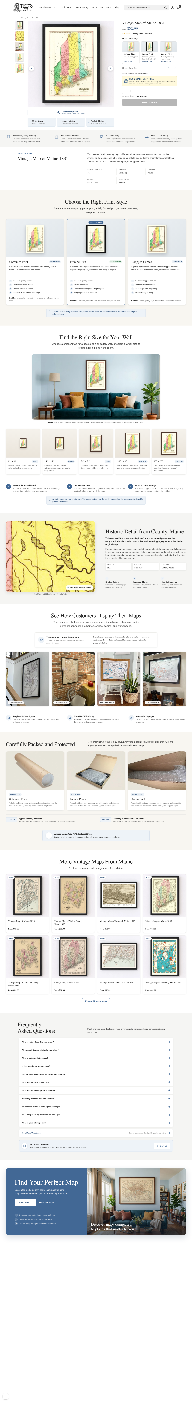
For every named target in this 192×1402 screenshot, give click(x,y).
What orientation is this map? (35, 1058)
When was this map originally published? (40, 1050)
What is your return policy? (34, 1123)
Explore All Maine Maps (96, 1001)
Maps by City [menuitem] (82, 7)
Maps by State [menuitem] (65, 7)
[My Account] (172, 7)
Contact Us (162, 1146)
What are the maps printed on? (35, 1082)
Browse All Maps (46, 1203)
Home (17, 18)
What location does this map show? (38, 1042)
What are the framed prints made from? (39, 1090)
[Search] (165, 7)
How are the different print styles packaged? (41, 1107)
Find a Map (25, 1202)
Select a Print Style (149, 102)
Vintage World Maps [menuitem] (101, 7)
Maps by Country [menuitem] (47, 7)
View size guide (172, 68)
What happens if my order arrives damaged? (41, 1115)
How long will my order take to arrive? (38, 1098)
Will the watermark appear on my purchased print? (44, 1074)
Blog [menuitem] (117, 7)
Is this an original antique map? (36, 1066)
